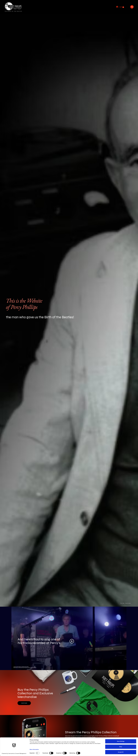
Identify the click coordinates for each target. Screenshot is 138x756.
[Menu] (132, 7)
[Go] (72, 641)
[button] (123, 7)
